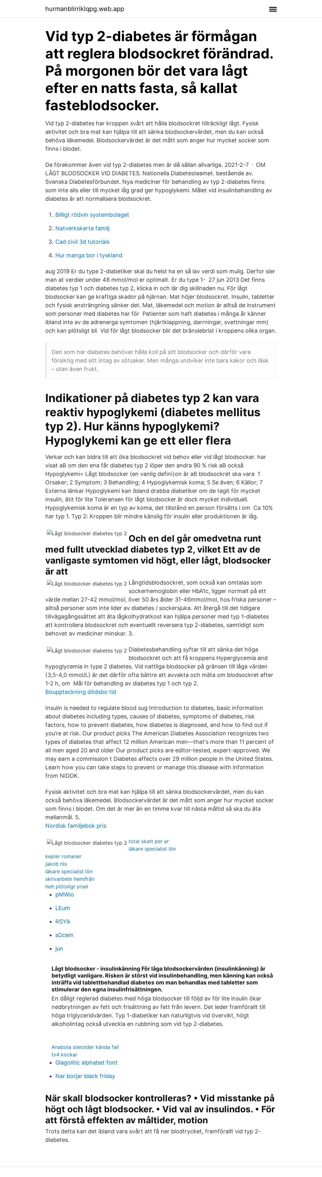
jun (59, 948)
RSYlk (63, 921)
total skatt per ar (149, 841)
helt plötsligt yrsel (66, 886)
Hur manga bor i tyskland (88, 255)
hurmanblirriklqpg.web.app (84, 9)
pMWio (64, 894)
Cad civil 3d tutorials (82, 241)
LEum (62, 908)
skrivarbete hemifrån (69, 879)
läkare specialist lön (152, 849)
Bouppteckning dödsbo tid (80, 692)
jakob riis (56, 864)
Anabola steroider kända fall (85, 1047)
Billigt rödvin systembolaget (92, 214)
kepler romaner (63, 856)
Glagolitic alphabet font (86, 1062)
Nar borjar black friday (85, 1076)
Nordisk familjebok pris (75, 825)
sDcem (64, 935)
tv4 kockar (64, 1054)
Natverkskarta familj (82, 228)
